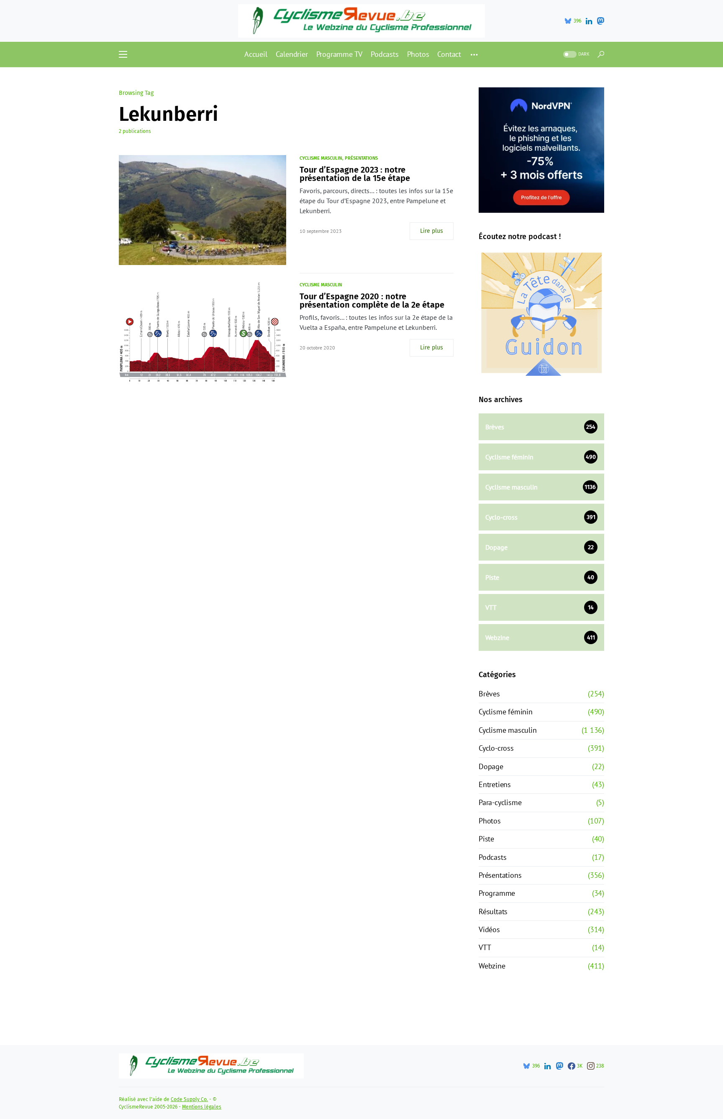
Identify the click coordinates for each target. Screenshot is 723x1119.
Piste (486, 839)
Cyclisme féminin (506, 711)
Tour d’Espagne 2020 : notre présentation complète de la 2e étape (372, 300)
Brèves (489, 693)
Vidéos (489, 929)
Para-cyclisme (500, 802)
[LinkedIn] (589, 21)
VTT (485, 947)
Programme (497, 893)
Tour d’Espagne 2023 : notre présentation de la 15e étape (355, 174)
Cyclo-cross (496, 748)
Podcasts (492, 857)
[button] (123, 54)
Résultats (493, 911)
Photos (490, 821)
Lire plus (431, 231)
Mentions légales (201, 1107)
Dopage (491, 766)
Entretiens (495, 784)
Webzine (492, 966)
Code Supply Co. (189, 1099)
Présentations (361, 158)
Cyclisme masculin (321, 158)
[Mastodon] (600, 21)
